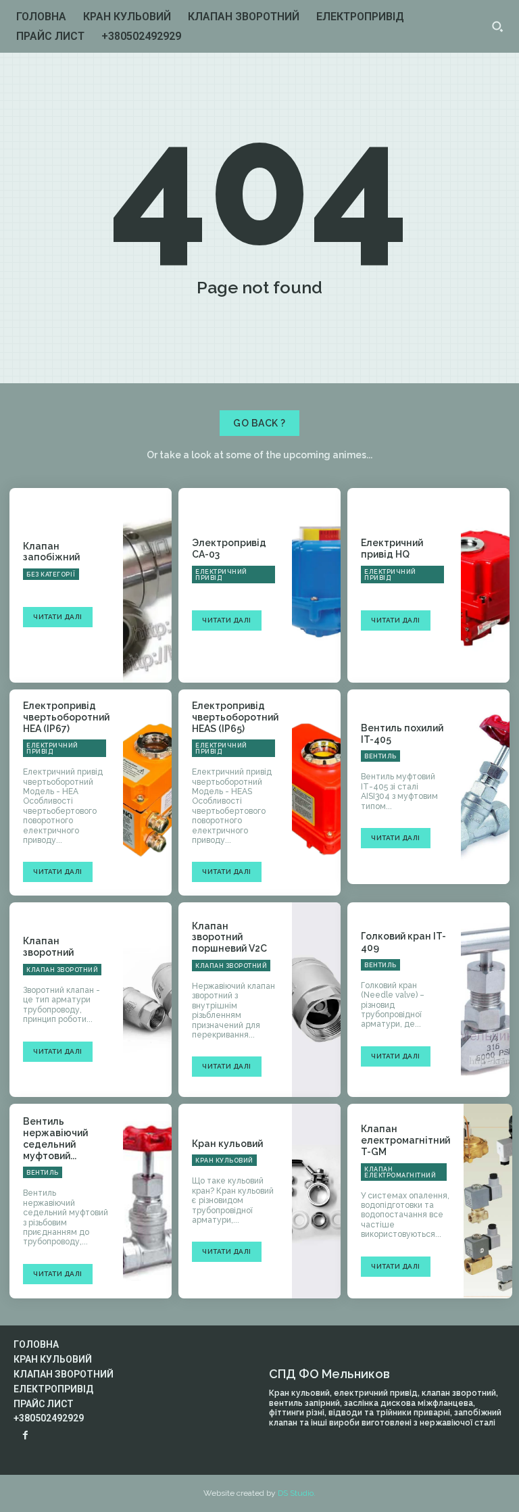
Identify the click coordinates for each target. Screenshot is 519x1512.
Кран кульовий (227, 1143)
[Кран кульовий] (316, 1201)
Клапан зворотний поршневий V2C (229, 937)
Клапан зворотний (48, 946)
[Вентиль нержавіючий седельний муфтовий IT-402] (147, 1201)
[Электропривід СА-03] (316, 585)
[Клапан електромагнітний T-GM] (488, 1201)
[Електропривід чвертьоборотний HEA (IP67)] (147, 786)
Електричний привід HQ (392, 548)
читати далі (57, 616)
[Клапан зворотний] (147, 999)
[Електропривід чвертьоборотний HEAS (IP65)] (316, 786)
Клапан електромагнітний (400, 1172)
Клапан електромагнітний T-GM (405, 1140)
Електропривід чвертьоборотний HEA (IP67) (66, 717)
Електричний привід (221, 574)
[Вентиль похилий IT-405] (485, 786)
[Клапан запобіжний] (147, 585)
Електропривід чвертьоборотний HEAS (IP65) (235, 717)
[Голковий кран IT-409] (485, 999)
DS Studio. (297, 1493)
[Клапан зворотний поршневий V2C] (316, 999)
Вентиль (380, 756)
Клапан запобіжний (51, 552)
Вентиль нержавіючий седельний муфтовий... (55, 1138)
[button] (497, 26)
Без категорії (51, 574)
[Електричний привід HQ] (485, 585)
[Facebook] (25, 1436)
